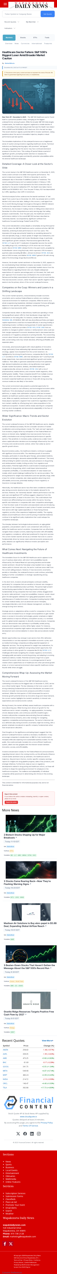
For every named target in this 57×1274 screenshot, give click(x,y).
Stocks (23, 37)
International (37, 43)
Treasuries (48, 43)
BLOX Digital (26, 1267)
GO (16, 985)
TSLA (5, 1087)
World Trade (19, 981)
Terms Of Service (30, 1125)
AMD (5, 1058)
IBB (12, 855)
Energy (12, 1028)
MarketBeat (10, 846)
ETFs (35, 37)
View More (47, 1040)
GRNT (12, 1032)
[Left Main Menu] (5, 4)
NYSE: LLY (6, 243)
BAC (4, 1062)
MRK (19, 855)
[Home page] (31, 5)
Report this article (11, 802)
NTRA (29, 855)
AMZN (5, 1050)
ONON (21, 985)
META (5, 1071)
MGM (22, 897)
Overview (8, 43)
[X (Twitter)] (18, 1134)
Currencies (25, 43)
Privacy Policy (47, 1122)
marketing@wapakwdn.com (23, 1236)
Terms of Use (18, 1260)
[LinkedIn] (32, 1134)
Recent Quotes (10, 22)
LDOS (17, 897)
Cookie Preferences (31, 1262)
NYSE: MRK (17, 248)
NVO (34, 855)
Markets (9, 37)
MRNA (24, 855)
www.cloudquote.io (28, 1116)
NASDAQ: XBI (7, 320)
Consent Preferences (12, 1272)
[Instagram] (39, 1134)
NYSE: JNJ (45, 253)
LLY (15, 855)
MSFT (5, 1075)
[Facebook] (25, 1134)
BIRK (12, 985)
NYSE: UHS (40, 327)
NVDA (5, 1079)
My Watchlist (31, 22)
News (17, 43)
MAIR (12, 939)
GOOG (5, 1066)
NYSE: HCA (32, 327)
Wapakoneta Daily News (33, 1255)
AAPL (5, 1054)
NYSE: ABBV (31, 255)
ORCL (5, 1083)
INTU (12, 897)
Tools (47, 37)
